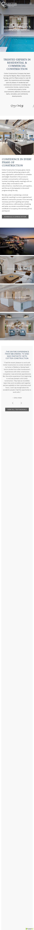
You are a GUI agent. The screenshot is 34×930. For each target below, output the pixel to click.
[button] (30, 3)
